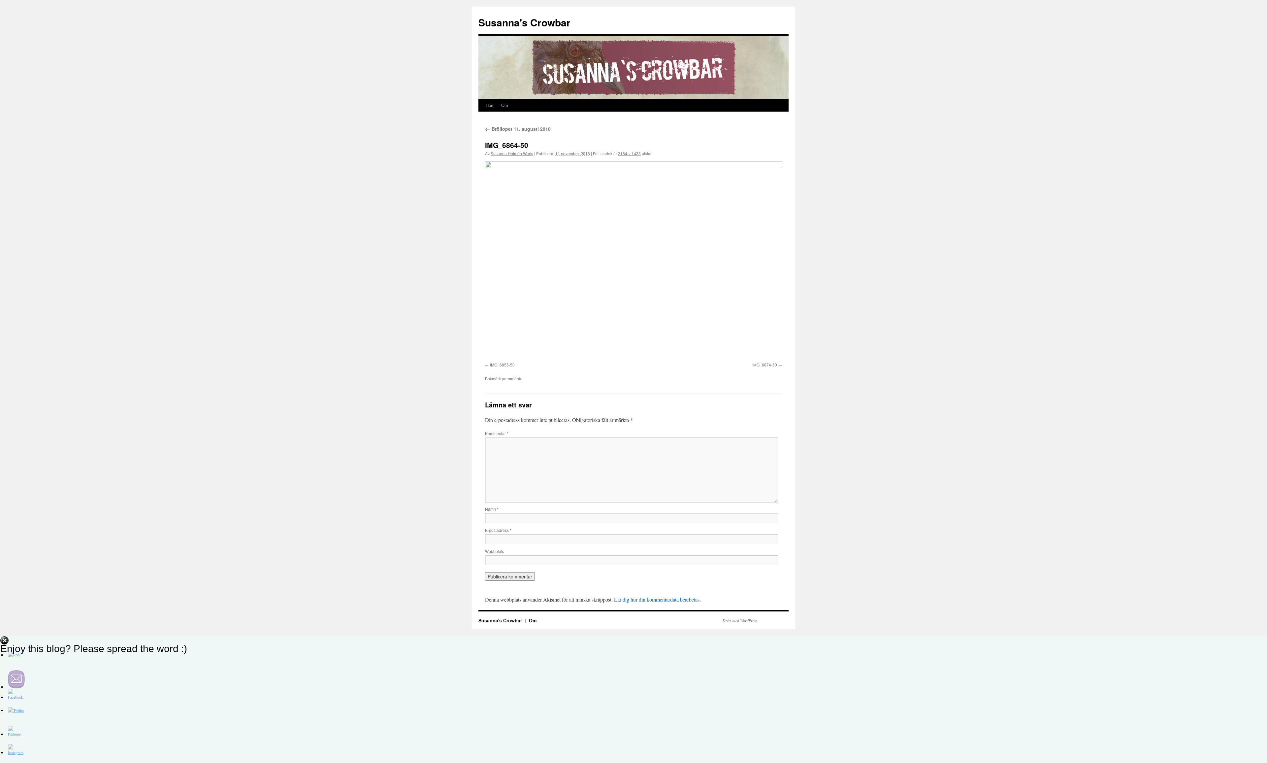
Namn (492, 509)
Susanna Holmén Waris (512, 153)
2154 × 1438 (629, 153)
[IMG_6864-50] (633, 260)
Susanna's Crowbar (524, 22)
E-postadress (498, 530)
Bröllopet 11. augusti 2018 (518, 128)
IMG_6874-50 (764, 364)
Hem (490, 105)
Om (504, 105)
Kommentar (496, 433)
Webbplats (494, 551)
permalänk (511, 378)
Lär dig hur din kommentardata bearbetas (656, 599)
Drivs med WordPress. (741, 620)
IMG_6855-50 (502, 364)
